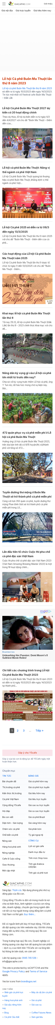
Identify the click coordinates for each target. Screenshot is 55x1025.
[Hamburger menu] (4, 4)
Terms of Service (38, 971)
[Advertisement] (27, 43)
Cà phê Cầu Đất (11, 1017)
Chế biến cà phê (10, 835)
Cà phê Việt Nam (10, 799)
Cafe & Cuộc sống (11, 858)
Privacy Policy (17, 971)
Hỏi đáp (6, 811)
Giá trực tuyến (23, 10)
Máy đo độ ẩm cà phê (41, 992)
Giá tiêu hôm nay (42, 10)
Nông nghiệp (8, 853)
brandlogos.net (28, 981)
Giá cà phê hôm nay (38, 781)
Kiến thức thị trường (12, 793)
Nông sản (7, 841)
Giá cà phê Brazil (36, 817)
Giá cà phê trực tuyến (38, 787)
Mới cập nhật (8, 870)
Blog (6, 1012)
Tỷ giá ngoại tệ (35, 835)
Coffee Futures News (41, 1012)
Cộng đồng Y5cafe (11, 805)
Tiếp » (39, 730)
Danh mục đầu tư (36, 852)
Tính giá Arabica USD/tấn (36, 865)
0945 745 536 (29, 958)
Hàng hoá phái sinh (11, 847)
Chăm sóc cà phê (11, 829)
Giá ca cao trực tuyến (38, 811)
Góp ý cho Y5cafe (27, 752)
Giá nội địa (7, 10)
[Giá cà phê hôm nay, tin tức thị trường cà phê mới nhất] (19, 3)
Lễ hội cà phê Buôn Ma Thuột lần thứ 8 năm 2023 (27, 88)
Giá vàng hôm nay (37, 823)
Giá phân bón (34, 829)
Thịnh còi (16, 890)
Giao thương (8, 864)
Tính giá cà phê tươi (38, 872)
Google (6, 971)
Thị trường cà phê (11, 787)
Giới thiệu (48, 3)
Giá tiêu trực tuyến (37, 799)
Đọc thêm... (30, 914)
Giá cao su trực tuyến (38, 805)
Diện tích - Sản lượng (12, 823)
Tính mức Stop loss (38, 858)
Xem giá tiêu (37, 1017)
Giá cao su (36, 1005)
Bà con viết (7, 817)
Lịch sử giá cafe (36, 846)
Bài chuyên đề (9, 781)
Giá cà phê (36, 1000)
